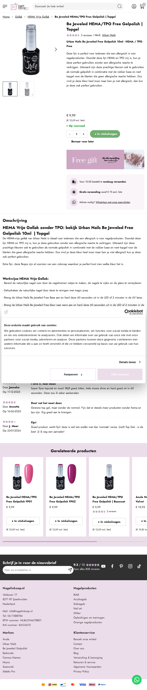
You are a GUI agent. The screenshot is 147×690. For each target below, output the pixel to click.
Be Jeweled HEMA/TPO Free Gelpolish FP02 (64, 499)
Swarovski (8, 667)
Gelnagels (79, 604)
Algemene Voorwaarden (87, 667)
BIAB (76, 595)
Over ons (79, 648)
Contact (78, 644)
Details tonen (127, 361)
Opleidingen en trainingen (89, 618)
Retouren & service (84, 662)
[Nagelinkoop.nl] (20, 6)
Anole (6, 639)
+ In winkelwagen (23, 521)
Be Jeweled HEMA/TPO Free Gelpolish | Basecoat (109, 499)
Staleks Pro (9, 671)
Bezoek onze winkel (85, 639)
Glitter (77, 613)
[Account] (134, 6)
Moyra (6, 662)
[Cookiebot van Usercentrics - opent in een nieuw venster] (127, 312)
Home (6, 17)
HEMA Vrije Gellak (38, 17)
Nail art (78, 608)
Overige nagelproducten (88, 622)
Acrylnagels (80, 599)
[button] (35, 531)
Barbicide (8, 653)
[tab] (37, 588)
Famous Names (11, 658)
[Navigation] (5, 6)
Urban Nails (109, 35)
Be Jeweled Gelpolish (15, 648)
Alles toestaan (120, 374)
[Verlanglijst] (126, 6)
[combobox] (78, 6)
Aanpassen (71, 374)
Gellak (18, 17)
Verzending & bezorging (88, 658)
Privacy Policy (81, 671)
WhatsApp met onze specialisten (113, 202)
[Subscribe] (70, 570)
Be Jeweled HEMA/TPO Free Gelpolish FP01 (21, 499)
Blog (76, 653)
